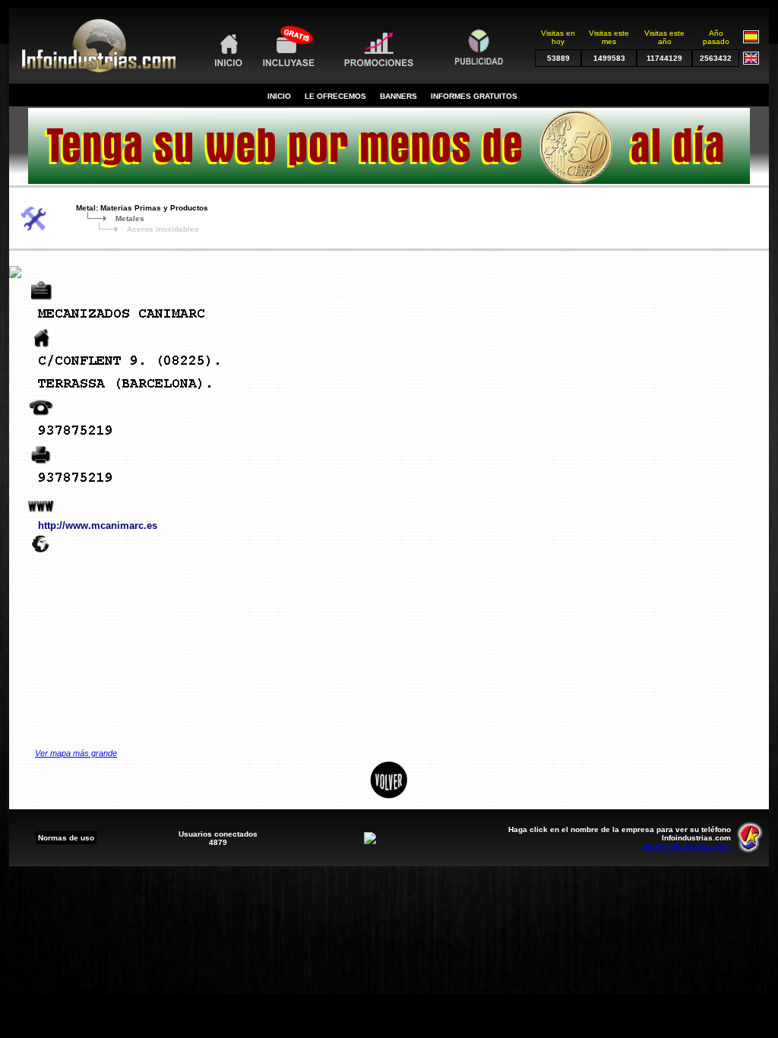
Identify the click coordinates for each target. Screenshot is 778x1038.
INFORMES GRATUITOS (474, 96)
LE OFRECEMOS (335, 96)
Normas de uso (66, 838)
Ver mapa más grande (76, 753)
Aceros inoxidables (163, 229)
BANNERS (398, 96)
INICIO (279, 96)
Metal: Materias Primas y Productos (142, 208)
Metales (129, 218)
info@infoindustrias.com (685, 846)
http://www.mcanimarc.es (97, 525)
